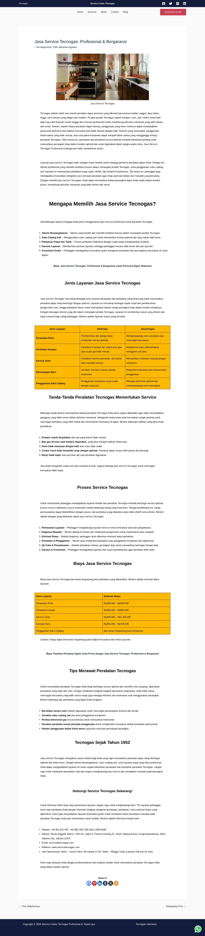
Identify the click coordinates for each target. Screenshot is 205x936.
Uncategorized (43, 47)
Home (80, 12)
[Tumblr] (105, 883)
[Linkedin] (184, 3)
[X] (110, 883)
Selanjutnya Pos (176, 906)
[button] (173, 12)
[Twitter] (170, 3)
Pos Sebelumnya (29, 906)
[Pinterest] (94, 883)
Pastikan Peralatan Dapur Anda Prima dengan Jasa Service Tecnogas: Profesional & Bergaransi (106, 653)
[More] (116, 883)
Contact (115, 12)
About (104, 12)
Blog (125, 12)
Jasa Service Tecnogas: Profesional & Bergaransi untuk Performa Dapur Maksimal (106, 266)
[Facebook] (163, 3)
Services (92, 12)
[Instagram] (177, 3)
